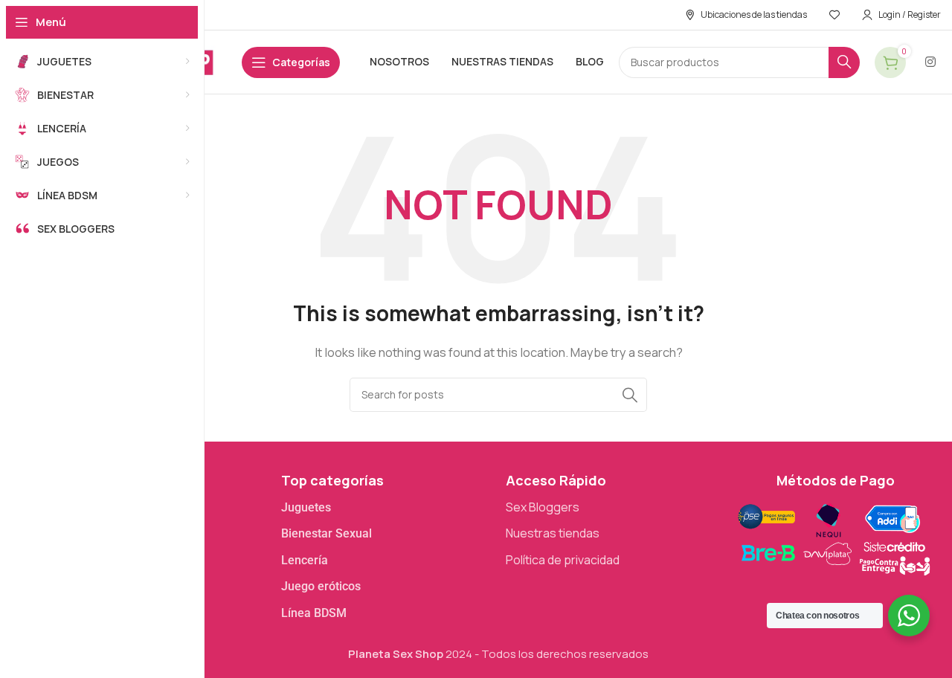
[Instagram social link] (931, 62)
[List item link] (386, 507)
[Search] (844, 62)
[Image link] (833, 537)
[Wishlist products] (834, 15)
